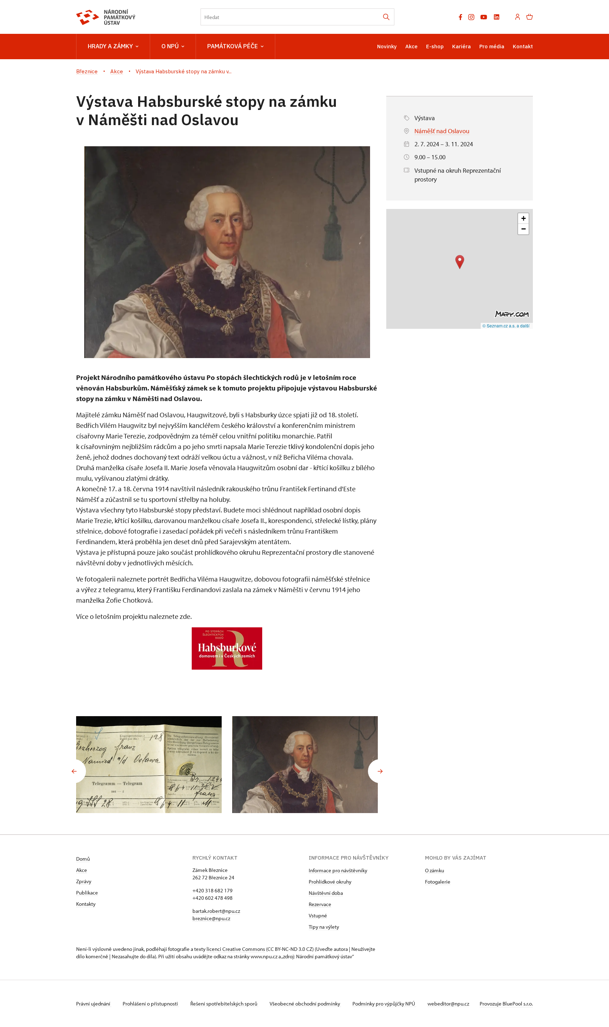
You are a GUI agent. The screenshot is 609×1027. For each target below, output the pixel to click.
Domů (83, 858)
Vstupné (318, 915)
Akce (411, 46)
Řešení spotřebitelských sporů (224, 1003)
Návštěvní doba (326, 893)
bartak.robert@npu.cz (216, 911)
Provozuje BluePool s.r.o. (506, 1003)
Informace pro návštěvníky (338, 870)
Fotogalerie (437, 881)
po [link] (187, 446)
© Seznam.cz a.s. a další (505, 325)
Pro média (491, 46)
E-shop (435, 46)
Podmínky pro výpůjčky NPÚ (384, 1003)
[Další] (380, 771)
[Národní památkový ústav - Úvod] (106, 17)
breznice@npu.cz (211, 918)
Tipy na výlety (324, 926)
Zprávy (83, 881)
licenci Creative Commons (236, 949)
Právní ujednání (93, 1003)
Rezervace (320, 904)
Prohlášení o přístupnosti (151, 1003)
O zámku (434, 870)
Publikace (87, 892)
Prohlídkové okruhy (330, 881)
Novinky (387, 46)
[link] (187, 446)
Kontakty (86, 903)
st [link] (181, 499)
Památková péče (232, 46)
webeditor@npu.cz (448, 1003)
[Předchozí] (74, 771)
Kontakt (523, 46)
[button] (459, 262)
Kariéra (461, 46)
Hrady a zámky (110, 46)
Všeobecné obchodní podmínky (305, 1003)
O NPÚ (170, 46)
